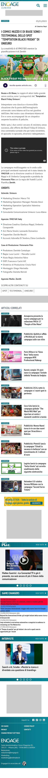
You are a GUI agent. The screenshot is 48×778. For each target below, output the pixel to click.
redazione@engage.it (9, 752)
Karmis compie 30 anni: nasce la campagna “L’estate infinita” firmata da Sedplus (35, 372)
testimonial (15, 290)
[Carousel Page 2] (21, 585)
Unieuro (28, 290)
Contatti (27, 729)
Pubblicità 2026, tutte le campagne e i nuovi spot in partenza (35, 390)
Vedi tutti (40, 545)
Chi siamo (4, 726)
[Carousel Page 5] (30, 585)
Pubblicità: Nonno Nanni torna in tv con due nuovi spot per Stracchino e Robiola (34, 429)
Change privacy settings (10, 733)
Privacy (4, 729)
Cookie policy (29, 726)
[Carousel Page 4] (27, 585)
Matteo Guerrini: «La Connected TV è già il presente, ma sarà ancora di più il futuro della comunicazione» (22, 576)
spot (4, 290)
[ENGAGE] (10, 4)
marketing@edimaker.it (10, 757)
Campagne (5, 21)
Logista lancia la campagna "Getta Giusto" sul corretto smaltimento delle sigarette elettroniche (35, 467)
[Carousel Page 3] (24, 585)
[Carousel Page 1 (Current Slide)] (17, 585)
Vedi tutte (39, 639)
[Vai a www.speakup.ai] (45, 85)
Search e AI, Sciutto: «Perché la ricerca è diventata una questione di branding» (20, 668)
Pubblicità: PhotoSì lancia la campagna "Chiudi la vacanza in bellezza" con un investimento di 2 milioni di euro (35, 449)
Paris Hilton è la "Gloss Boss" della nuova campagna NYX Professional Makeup (33, 356)
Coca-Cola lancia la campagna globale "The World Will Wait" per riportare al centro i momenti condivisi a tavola (35, 411)
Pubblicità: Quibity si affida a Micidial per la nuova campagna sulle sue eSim (35, 337)
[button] (45, 5)
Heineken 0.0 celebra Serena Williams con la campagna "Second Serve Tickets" (34, 485)
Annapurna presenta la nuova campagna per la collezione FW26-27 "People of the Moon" (33, 320)
